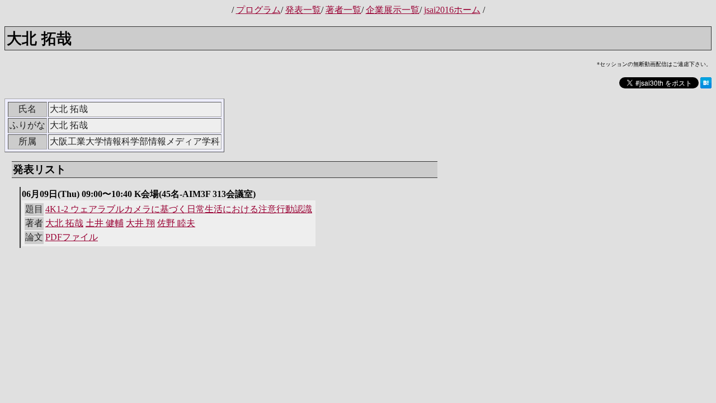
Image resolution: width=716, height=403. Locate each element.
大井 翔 (140, 223)
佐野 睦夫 (176, 223)
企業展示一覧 (393, 10)
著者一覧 (343, 10)
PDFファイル (71, 237)
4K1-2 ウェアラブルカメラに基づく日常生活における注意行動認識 (178, 209)
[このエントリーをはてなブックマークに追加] (706, 86)
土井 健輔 (105, 223)
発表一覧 (303, 10)
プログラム (258, 10)
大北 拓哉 (64, 223)
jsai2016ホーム (452, 10)
